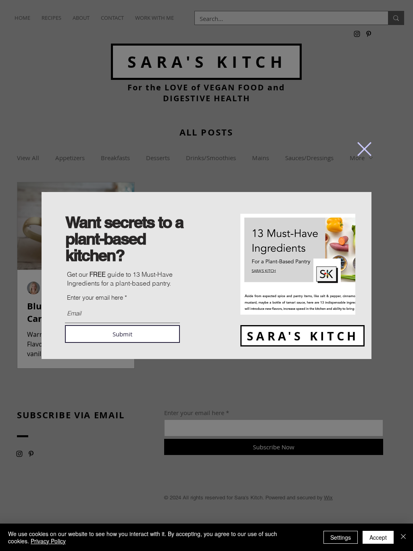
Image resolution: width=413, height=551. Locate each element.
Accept (378, 537)
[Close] (403, 537)
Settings (340, 537)
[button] (364, 149)
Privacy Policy (48, 541)
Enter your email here (95, 297)
